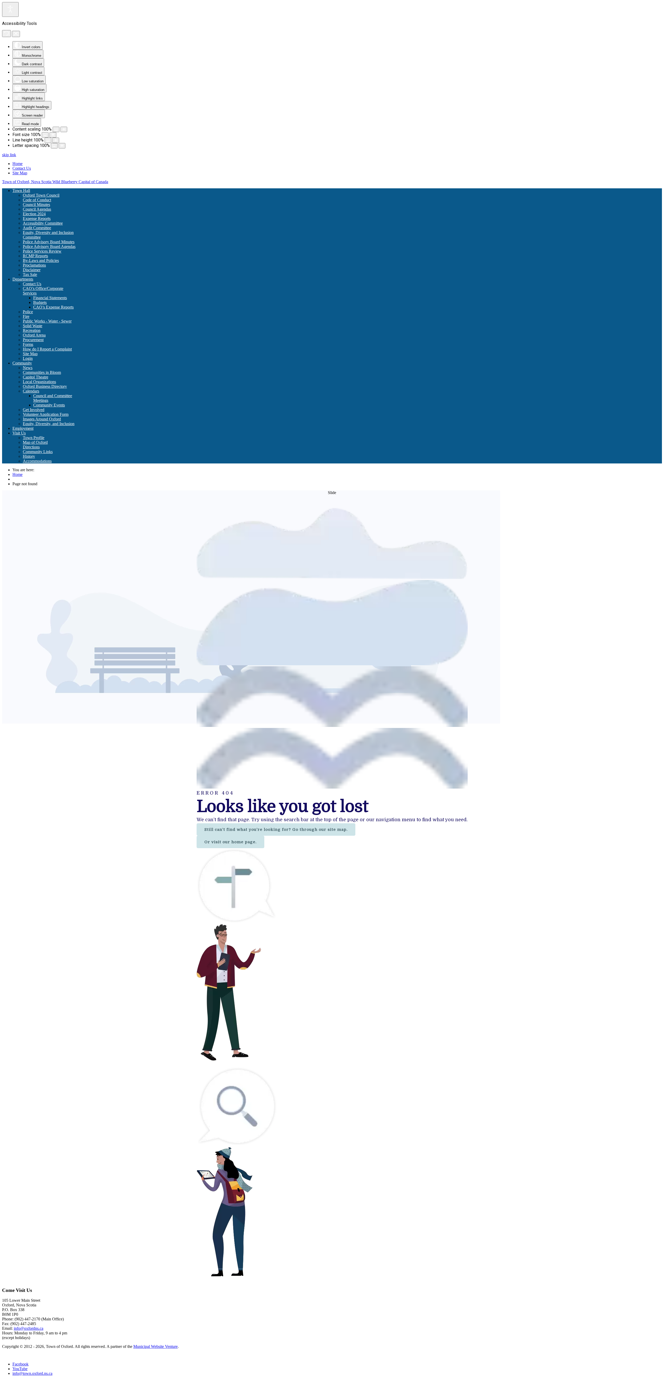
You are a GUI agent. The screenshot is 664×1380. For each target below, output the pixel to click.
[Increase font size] (53, 135)
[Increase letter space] (62, 145)
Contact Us (21, 168)
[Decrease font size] (45, 135)
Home (17, 163)
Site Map (19, 173)
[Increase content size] (63, 129)
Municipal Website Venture (155, 1346)
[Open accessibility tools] (10, 9)
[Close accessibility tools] (16, 34)
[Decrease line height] (48, 140)
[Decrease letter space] (54, 145)
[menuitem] (21, 190)
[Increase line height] (55, 140)
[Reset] (6, 33)
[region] (332, 886)
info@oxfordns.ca (28, 1328)
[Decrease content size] (56, 129)
